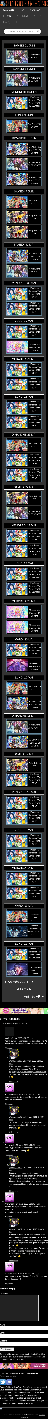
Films (7, 15)
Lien (32, 1038)
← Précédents (6, 1023)
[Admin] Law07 (15, 1061)
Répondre (9, 1048)
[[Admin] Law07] (14, 1058)
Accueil (9, 9)
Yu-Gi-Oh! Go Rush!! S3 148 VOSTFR (35, 704)
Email (2, 1333)
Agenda (22, 15)
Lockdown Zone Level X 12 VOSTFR (34, 970)
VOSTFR (35, 9)
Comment (4, 1294)
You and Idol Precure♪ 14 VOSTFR (34, 628)
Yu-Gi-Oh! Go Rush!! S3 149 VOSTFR (35, 257)
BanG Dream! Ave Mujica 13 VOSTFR (35, 666)
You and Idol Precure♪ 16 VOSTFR (34, 348)
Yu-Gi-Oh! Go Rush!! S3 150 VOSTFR (35, 180)
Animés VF (32, 996)
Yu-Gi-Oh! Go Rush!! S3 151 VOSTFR (35, 150)
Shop (37, 15)
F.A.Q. (6, 22)
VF (22, 9)
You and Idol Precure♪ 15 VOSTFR (34, 613)
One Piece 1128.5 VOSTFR (34, 918)
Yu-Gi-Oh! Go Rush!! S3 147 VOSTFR (35, 743)
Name (2, 1325)
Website (3, 1341)
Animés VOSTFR (20, 982)
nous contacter (32, 1392)
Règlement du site (8, 1376)
